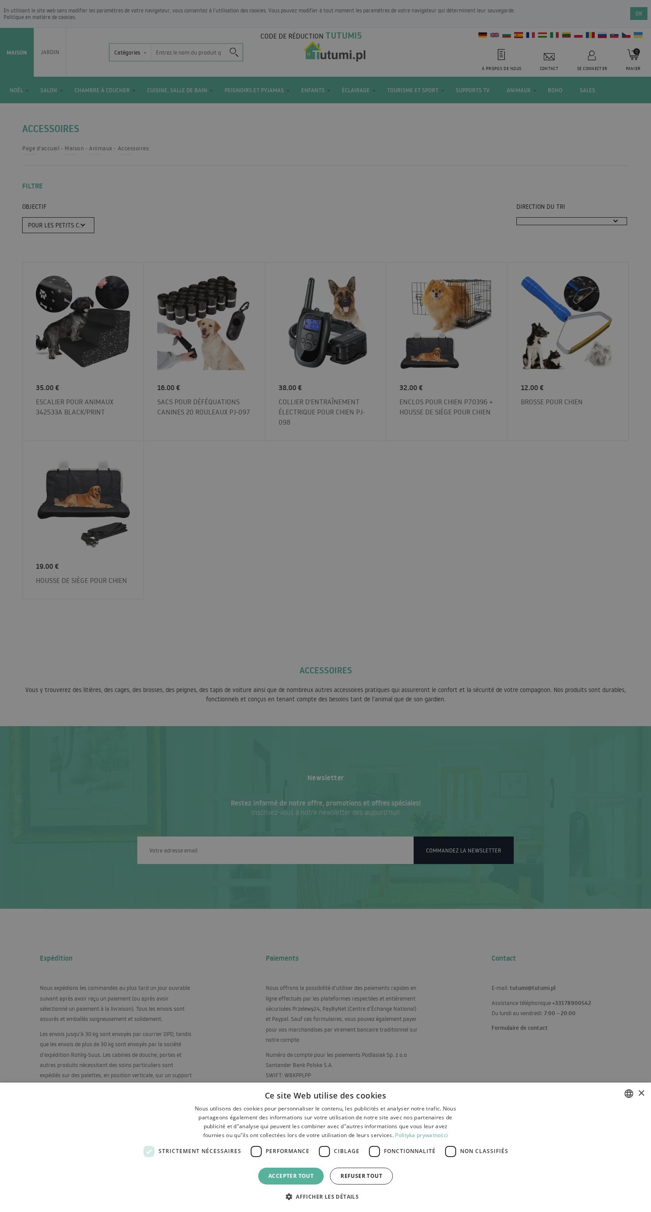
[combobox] (628, 1093)
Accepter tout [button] (291, 1176)
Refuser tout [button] (361, 1176)
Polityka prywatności (421, 1135)
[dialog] (325, 1147)
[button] (325, 1196)
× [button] (641, 1093)
